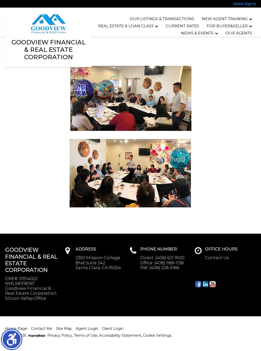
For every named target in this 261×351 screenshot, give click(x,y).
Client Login (112, 329)
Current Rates (182, 25)
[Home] (48, 23)
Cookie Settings (157, 335)
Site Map (64, 329)
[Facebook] (198, 284)
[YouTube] (213, 284)
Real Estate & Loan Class (126, 25)
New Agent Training (225, 18)
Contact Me (41, 329)
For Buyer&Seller (227, 25)
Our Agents (239, 33)
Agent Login (87, 329)
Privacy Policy (59, 335)
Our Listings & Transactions (162, 18)
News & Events (197, 33)
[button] (11, 339)
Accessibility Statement (120, 335)
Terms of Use (85, 335)
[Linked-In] (205, 284)
